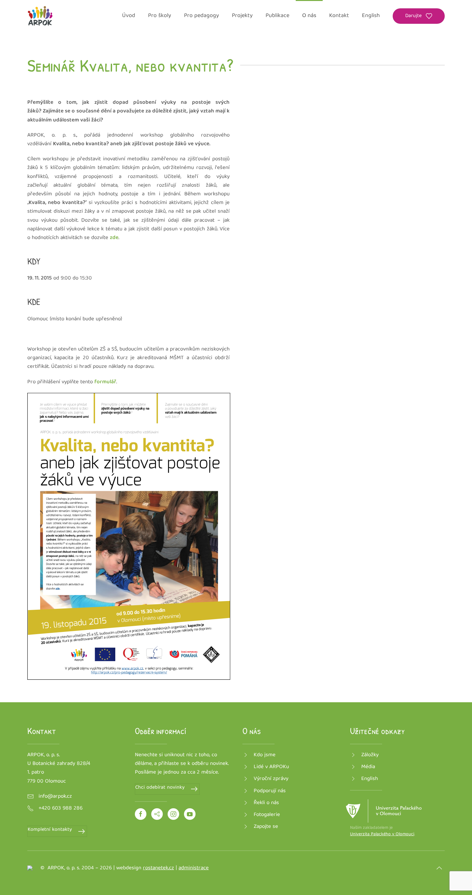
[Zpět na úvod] (40, 16)
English (371, 16)
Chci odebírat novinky (160, 788)
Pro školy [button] (159, 16)
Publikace (277, 16)
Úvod (128, 16)
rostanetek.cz (158, 868)
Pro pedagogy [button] (201, 16)
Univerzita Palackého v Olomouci (382, 834)
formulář (105, 382)
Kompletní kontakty (50, 830)
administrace (194, 868)
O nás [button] (309, 16)
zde (114, 238)
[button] (439, 868)
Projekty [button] (242, 16)
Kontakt (339, 16)
